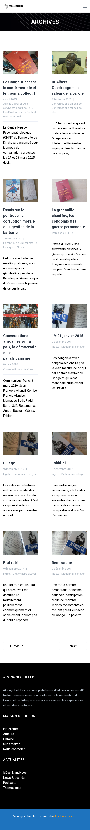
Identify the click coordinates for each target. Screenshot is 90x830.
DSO (30, 107)
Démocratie (62, 562)
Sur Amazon (11, 744)
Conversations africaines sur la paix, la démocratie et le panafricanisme (19, 346)
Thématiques (12, 788)
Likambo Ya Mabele (65, 816)
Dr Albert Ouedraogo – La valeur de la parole (68, 87)
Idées (22, 112)
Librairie (8, 739)
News (20, 247)
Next (73, 646)
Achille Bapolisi (12, 103)
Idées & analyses (15, 773)
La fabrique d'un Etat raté (18, 242)
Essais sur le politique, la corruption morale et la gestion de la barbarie (19, 221)
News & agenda (14, 778)
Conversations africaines (67, 103)
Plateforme (11, 729)
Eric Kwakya (10, 112)
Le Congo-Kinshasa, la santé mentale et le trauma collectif (20, 87)
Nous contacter (14, 749)
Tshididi (59, 463)
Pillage (9, 463)
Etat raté (10, 562)
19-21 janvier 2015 (67, 335)
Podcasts (9, 783)
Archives (45, 21)
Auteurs (8, 734)
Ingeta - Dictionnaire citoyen (68, 346)
